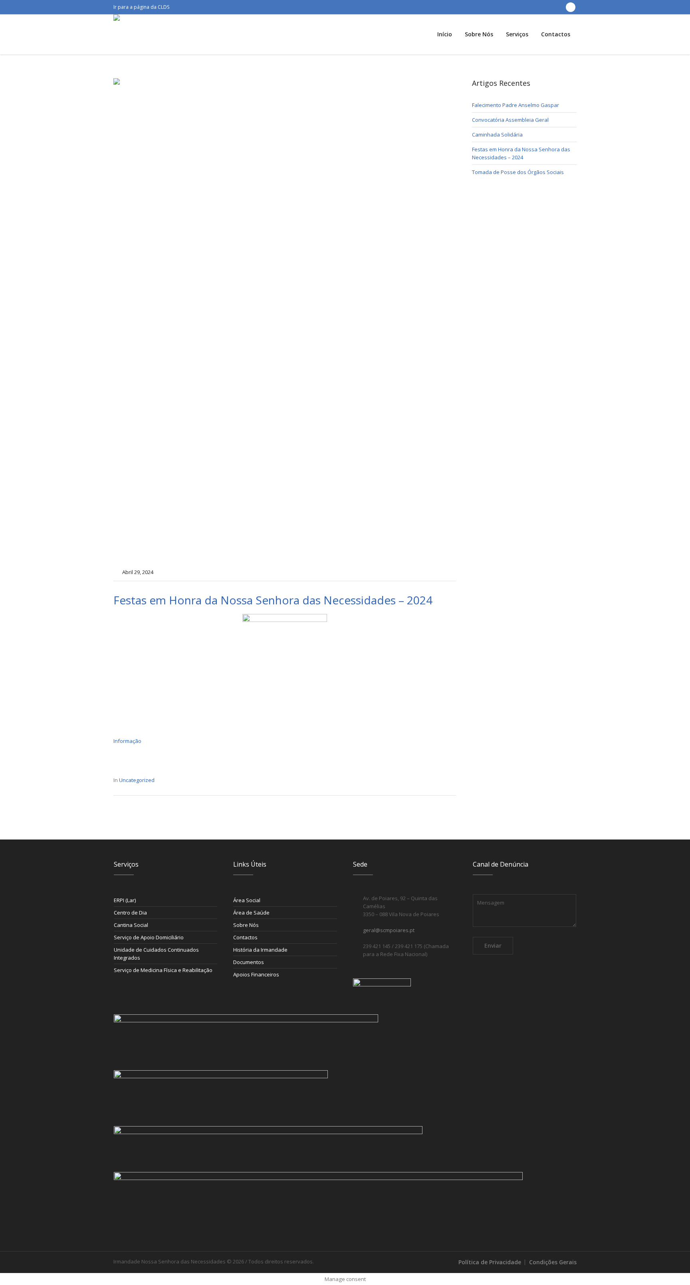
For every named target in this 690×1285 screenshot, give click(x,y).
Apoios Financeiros (256, 974)
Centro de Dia (130, 912)
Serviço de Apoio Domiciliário (149, 937)
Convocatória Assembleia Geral (510, 119)
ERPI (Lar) (125, 900)
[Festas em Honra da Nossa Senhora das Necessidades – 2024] (284, 319)
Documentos (248, 962)
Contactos (245, 937)
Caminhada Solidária (497, 134)
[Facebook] (570, 7)
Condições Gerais (553, 1262)
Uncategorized (137, 780)
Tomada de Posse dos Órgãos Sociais (518, 172)
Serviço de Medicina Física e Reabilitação (163, 970)
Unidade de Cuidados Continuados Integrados (156, 953)
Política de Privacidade (489, 1262)
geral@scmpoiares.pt (388, 930)
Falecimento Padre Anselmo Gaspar (515, 105)
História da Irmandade (260, 949)
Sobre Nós (246, 925)
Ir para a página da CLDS (141, 7)
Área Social (246, 900)
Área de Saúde (251, 912)
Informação (127, 740)
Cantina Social (131, 925)
